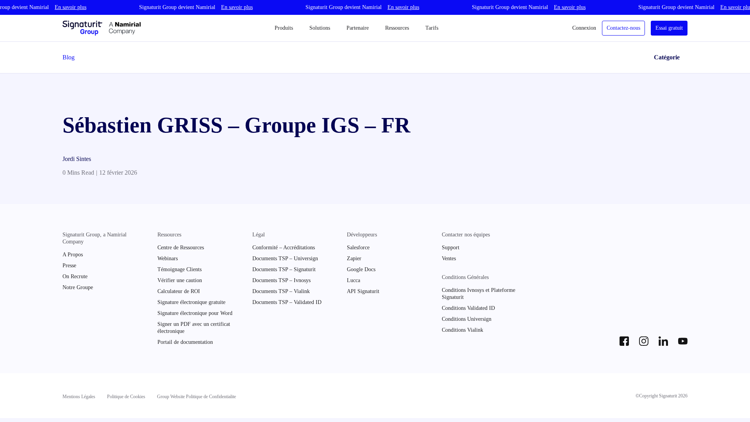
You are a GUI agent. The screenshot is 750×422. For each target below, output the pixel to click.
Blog (68, 57)
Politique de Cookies (126, 396)
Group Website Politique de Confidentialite (196, 396)
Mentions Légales (78, 396)
